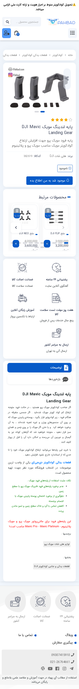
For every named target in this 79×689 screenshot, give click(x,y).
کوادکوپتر (57, 55)
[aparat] (42, 669)
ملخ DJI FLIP (58, 233)
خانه (70, 55)
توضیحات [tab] (56, 367)
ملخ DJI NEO (26, 233)
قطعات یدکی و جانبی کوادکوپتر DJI (52, 566)
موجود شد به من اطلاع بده (48, 180)
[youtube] (49, 669)
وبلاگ (69, 635)
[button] (63, 227)
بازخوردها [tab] (54, 379)
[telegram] (71, 669)
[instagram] (64, 669)
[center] (7, 21)
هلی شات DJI (58, 156)
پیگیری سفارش (62, 642)
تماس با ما (25, 635)
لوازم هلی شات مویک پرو (57, 544)
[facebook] (57, 669)
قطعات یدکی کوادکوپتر (34, 55)
